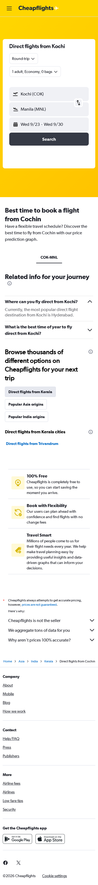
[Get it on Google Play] (17, 839)
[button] (9, 8)
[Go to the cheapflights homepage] (39, 8)
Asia (21, 661)
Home (7, 661)
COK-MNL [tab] (49, 257)
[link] (18, 863)
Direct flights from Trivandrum (32, 443)
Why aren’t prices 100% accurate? (39, 640)
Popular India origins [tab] (26, 417)
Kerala (48, 661)
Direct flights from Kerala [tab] (30, 392)
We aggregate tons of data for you (39, 630)
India (34, 661)
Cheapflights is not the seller (34, 620)
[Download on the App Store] (50, 839)
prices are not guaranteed (39, 605)
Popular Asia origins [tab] (25, 404)
